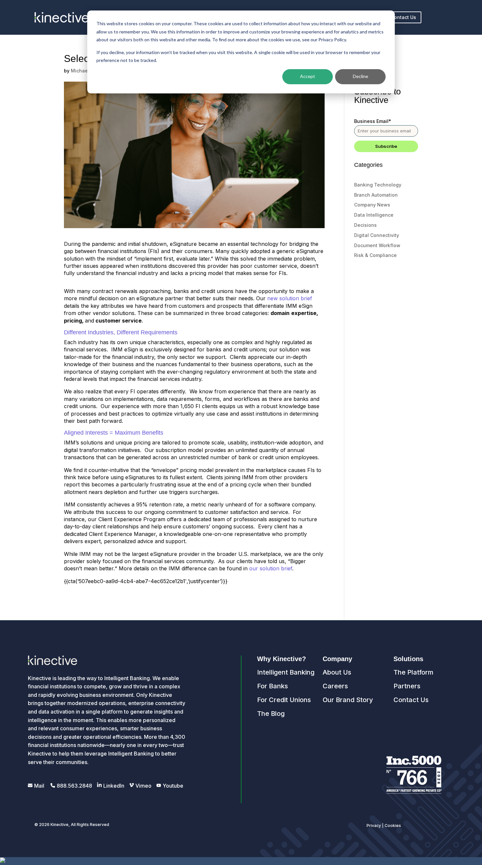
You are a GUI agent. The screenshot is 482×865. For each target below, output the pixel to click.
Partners (406, 686)
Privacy (374, 825)
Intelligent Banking (285, 672)
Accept (307, 76)
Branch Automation (376, 195)
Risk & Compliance (375, 255)
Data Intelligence (373, 215)
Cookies (393, 825)
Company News (372, 204)
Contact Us (403, 17)
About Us (337, 672)
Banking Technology (377, 184)
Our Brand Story (348, 700)
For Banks (272, 686)
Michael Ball (85, 70)
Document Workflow (377, 245)
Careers (335, 686)
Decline (360, 76)
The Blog (271, 714)
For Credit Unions (284, 700)
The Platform (413, 672)
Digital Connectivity (376, 235)
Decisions (365, 225)
